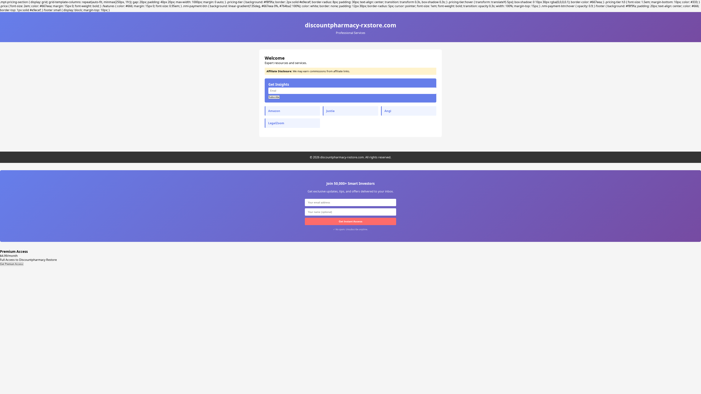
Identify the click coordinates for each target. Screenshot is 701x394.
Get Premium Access (11, 264)
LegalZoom (276, 123)
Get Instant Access (350, 221)
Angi (387, 111)
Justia (330, 111)
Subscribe (274, 97)
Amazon (274, 111)
